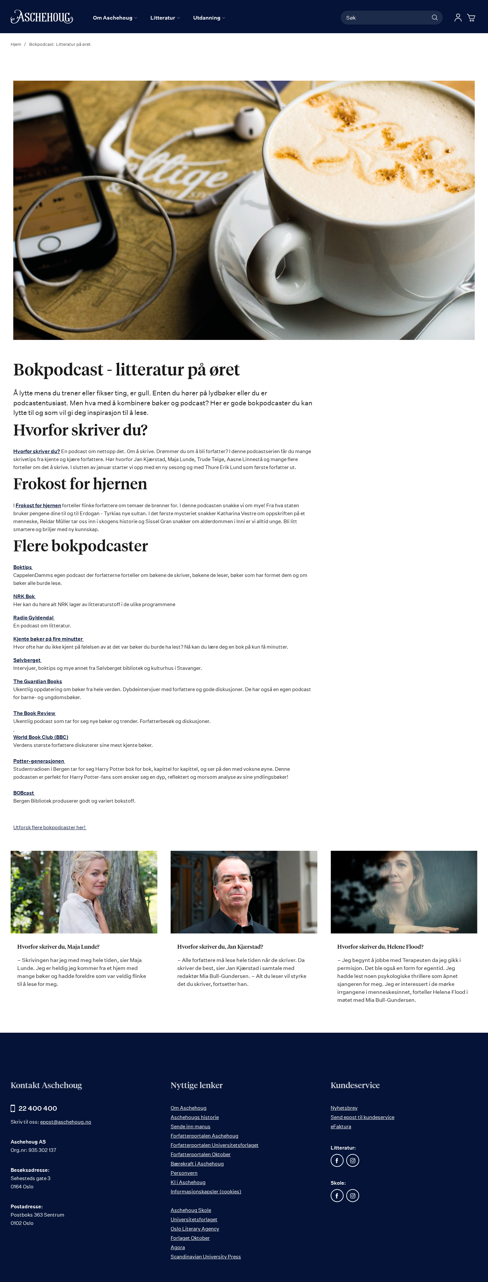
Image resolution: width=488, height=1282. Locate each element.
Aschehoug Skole (191, 1210)
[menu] (159, 17)
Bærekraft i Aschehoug (197, 1164)
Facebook (337, 1160)
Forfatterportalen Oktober (201, 1154)
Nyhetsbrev (344, 1108)
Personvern (184, 1173)
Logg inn (458, 17)
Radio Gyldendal (33, 617)
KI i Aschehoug (188, 1182)
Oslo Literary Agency (195, 1229)
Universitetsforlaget (194, 1219)
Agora (178, 1247)
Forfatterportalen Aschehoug (204, 1136)
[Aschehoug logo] (42, 17)
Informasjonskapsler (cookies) (206, 1191)
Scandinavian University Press (206, 1256)
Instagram (353, 1160)
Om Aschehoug (188, 1108)
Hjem (16, 44)
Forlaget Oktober (190, 1238)
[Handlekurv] (472, 17)
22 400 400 (38, 1108)
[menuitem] (115, 17)
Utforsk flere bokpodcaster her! (50, 827)
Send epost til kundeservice (362, 1117)
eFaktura (341, 1126)
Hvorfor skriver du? (36, 451)
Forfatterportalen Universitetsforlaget (215, 1145)
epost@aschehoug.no (65, 1122)
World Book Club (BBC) (40, 737)
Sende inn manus (190, 1126)
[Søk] (435, 18)
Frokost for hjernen (38, 505)
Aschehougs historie (195, 1117)
